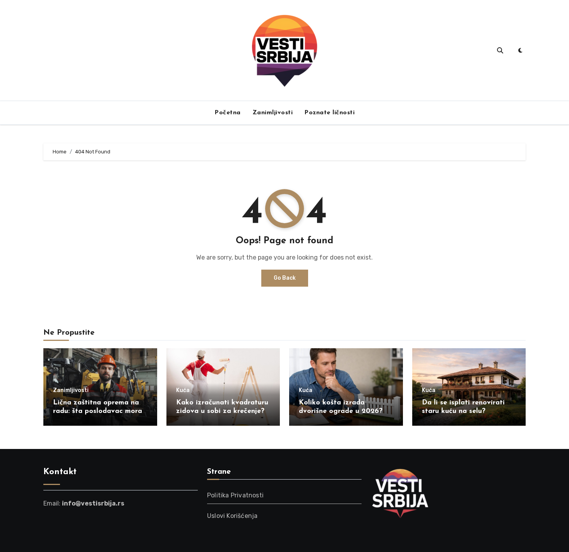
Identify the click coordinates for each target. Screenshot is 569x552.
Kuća (183, 390)
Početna (227, 113)
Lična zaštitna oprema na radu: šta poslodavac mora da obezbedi (97, 411)
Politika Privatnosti (235, 495)
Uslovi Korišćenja (232, 515)
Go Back (285, 278)
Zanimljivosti (272, 113)
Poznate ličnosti (329, 113)
